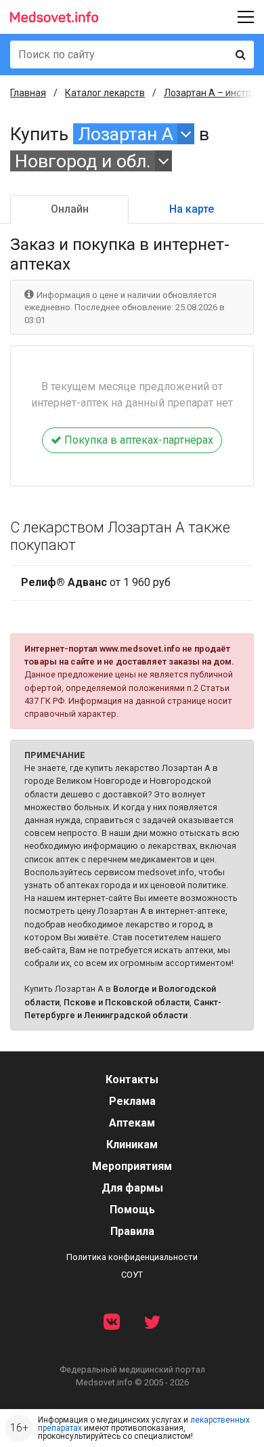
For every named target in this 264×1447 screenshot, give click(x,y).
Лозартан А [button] (125, 133)
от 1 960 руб (96, 582)
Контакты (132, 1079)
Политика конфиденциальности (132, 1257)
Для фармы (132, 1187)
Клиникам (132, 1144)
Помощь (132, 1209)
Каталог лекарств (105, 92)
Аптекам (132, 1122)
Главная (28, 92)
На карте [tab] (191, 209)
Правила (132, 1231)
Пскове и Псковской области (127, 1002)
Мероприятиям (132, 1166)
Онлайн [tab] (70, 209)
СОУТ (132, 1275)
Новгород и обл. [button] (83, 160)
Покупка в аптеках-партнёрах (137, 440)
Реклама (132, 1101)
